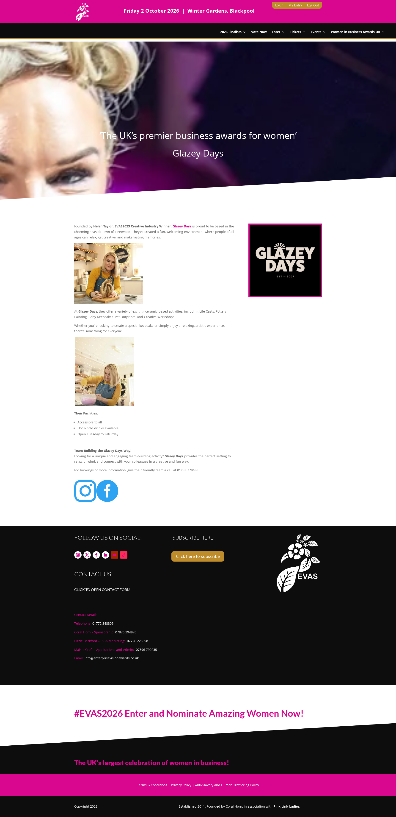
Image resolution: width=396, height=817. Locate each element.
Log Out (313, 5)
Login (279, 5)
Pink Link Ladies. (286, 806)
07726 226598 (137, 641)
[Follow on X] (87, 555)
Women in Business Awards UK (355, 32)
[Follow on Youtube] (114, 555)
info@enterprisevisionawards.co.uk (112, 658)
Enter (276, 32)
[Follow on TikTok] (123, 555)
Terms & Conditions (152, 785)
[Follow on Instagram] (78, 555)
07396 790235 (146, 649)
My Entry (295, 5)
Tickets (295, 32)
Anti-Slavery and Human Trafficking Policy (227, 785)
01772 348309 (102, 623)
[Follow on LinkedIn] (105, 555)
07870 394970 (125, 632)
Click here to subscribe (198, 556)
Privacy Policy (181, 785)
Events (316, 32)
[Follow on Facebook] (96, 555)
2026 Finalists (231, 32)
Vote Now (259, 32)
